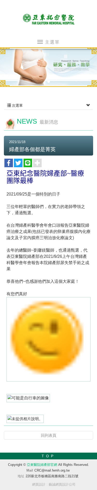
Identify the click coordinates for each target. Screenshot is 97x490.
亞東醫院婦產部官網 (48, 18)
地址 (21, 476)
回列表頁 (48, 435)
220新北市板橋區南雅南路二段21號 (52, 476)
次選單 (17, 105)
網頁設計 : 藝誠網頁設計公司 (54, 484)
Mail (29, 470)
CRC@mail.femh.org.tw (52, 470)
